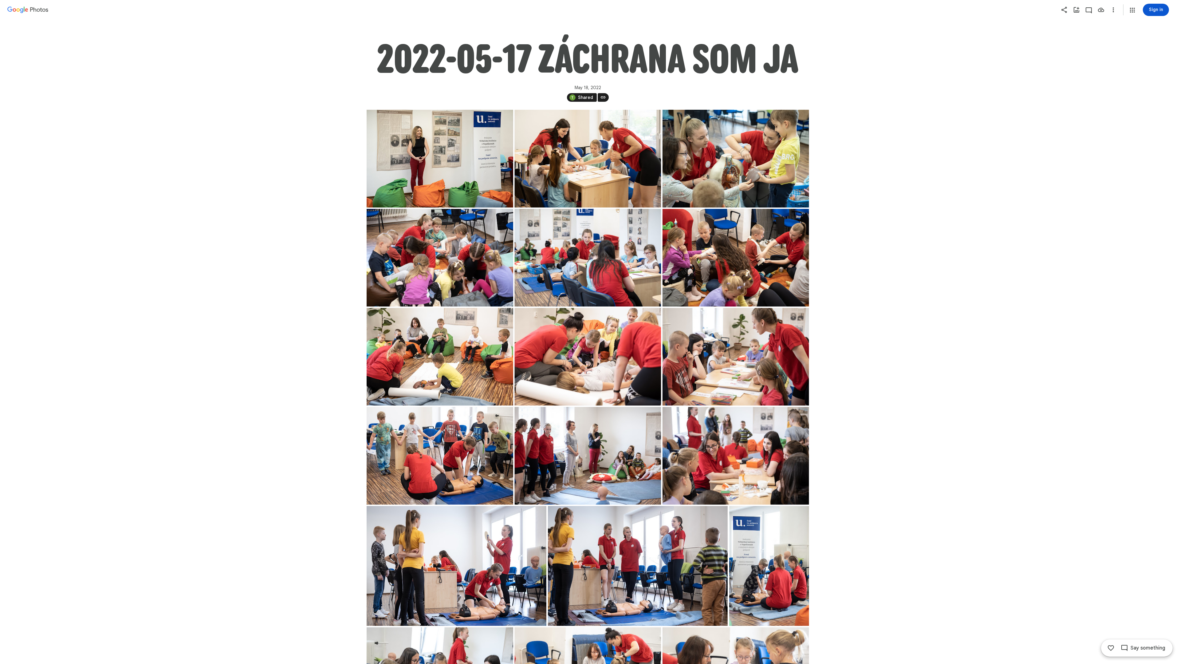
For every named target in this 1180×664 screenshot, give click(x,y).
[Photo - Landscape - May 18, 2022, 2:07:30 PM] (456, 566)
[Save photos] (1101, 10)
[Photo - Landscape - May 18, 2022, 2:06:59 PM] (440, 257)
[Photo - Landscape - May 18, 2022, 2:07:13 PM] (587, 356)
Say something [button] (1148, 648)
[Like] (1111, 648)
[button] (1132, 10)
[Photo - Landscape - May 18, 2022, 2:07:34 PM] (637, 566)
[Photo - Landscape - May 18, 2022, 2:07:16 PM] (735, 356)
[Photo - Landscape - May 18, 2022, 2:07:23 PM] (587, 456)
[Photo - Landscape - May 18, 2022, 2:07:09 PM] (440, 356)
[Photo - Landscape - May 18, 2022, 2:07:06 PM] (735, 257)
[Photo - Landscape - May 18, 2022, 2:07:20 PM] (440, 456)
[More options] (1113, 10)
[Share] (1064, 10)
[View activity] (1089, 10)
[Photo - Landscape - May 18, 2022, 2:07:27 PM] (735, 456)
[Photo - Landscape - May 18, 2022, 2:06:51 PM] (587, 159)
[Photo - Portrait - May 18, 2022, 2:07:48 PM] (769, 566)
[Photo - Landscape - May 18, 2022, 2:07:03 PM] (587, 257)
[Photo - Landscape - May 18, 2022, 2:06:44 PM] (440, 159)
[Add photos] (1076, 10)
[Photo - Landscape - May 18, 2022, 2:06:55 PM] (735, 159)
